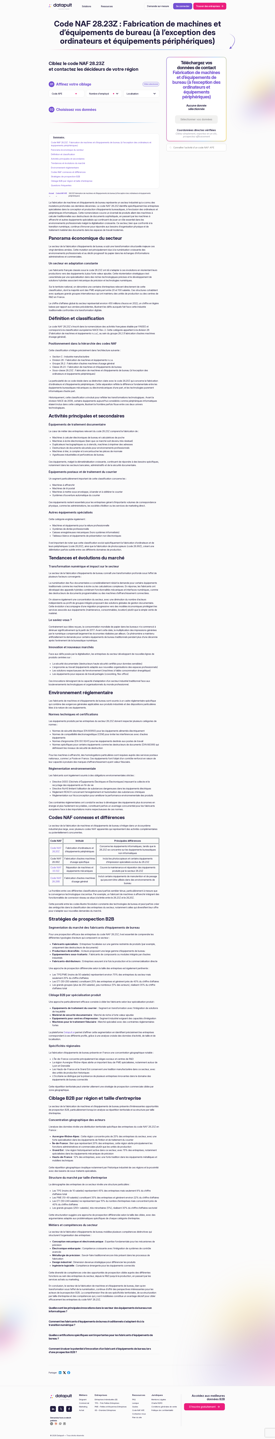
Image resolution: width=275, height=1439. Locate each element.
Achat (81, 1410)
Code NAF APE (138, 1410)
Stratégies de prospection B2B (65, 176)
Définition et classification (63, 154)
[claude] (55, 1424)
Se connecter (182, 6)
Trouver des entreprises (208, 6)
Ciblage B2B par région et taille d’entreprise (71, 181)
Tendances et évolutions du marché (68, 163)
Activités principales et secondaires (68, 159)
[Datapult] (60, 7)
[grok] (60, 1424)
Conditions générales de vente (164, 1407)
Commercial (84, 1403)
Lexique (135, 1403)
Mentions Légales (158, 1399)
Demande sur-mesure (158, 6)
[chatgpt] (51, 1424)
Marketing (83, 1407)
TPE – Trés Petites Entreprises (107, 1403)
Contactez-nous (139, 1414)
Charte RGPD (156, 1403)
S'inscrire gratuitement (202, 1406)
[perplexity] (64, 1424)
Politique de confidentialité (162, 1410)
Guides (135, 1407)
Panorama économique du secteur (67, 150)
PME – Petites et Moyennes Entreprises (111, 1407)
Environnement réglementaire (65, 167)
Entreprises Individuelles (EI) (106, 1399)
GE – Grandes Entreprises (105, 1410)
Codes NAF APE (61, 193)
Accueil (51, 193)
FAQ (133, 1399)
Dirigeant (82, 1399)
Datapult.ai (69, 1032)
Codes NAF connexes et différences (68, 172)
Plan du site (137, 1417)
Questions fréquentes (61, 185)
